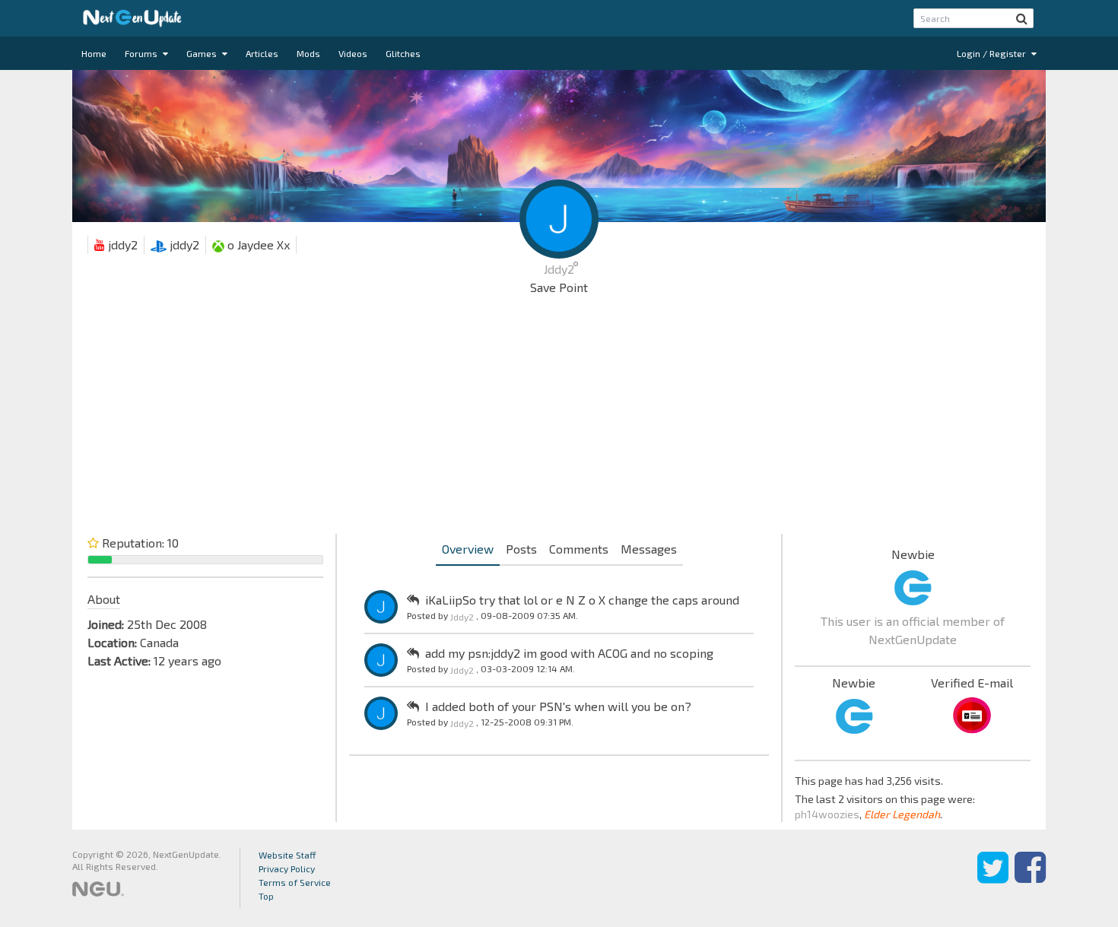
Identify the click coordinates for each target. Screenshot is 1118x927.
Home (93, 53)
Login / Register (992, 53)
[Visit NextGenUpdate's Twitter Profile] (992, 878)
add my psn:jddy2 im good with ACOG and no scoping (569, 653)
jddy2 (121, 244)
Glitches (403, 53)
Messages (649, 548)
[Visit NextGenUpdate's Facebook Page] (1030, 878)
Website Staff (287, 854)
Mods (308, 53)
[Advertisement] (559, 418)
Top (266, 895)
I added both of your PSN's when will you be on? (558, 706)
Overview (468, 548)
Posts (521, 548)
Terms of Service (295, 882)
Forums (142, 53)
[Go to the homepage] (132, 18)
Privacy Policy (287, 868)
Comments (578, 548)
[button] (1022, 18)
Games (202, 53)
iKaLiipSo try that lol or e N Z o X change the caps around (582, 599)
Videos (352, 53)
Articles (262, 53)
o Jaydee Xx (257, 244)
